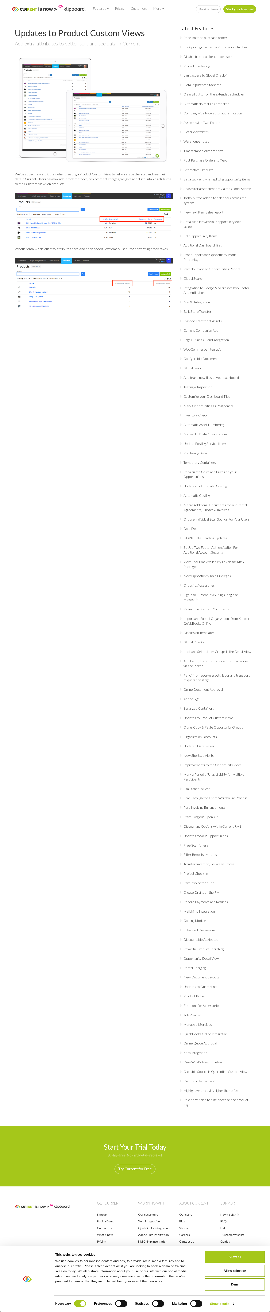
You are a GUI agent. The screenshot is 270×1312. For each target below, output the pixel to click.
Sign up (102, 1214)
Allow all (234, 1257)
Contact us (104, 1228)
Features (100, 8)
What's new (105, 1234)
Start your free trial (240, 9)
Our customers (148, 1214)
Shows (183, 1228)
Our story (185, 1214)
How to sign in (229, 1214)
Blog (182, 1221)
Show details (219, 1303)
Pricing (119, 8)
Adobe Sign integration (153, 1234)
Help (223, 1228)
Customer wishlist (232, 1234)
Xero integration (149, 1221)
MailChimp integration (152, 1241)
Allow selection (235, 1270)
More (157, 8)
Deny (235, 1284)
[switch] (121, 1303)
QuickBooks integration (154, 1228)
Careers (184, 1234)
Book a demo (208, 9)
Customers (139, 8)
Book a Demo (105, 1221)
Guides (225, 1241)
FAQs (224, 1221)
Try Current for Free (135, 1168)
